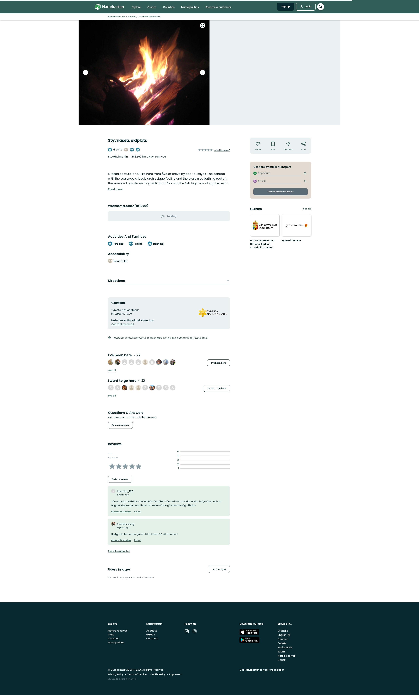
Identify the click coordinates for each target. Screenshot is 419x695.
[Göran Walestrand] (117, 387)
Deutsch (283, 639)
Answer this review (121, 511)
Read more (115, 189)
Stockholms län (118, 156)
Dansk (282, 660)
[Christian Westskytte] (166, 387)
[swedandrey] (124, 387)
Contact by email (122, 324)
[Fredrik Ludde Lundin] (145, 387)
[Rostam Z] (172, 362)
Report (137, 511)
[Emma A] (159, 387)
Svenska (283, 631)
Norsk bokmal (286, 656)
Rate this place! (222, 150)
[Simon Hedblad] (152, 387)
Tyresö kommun (291, 240)
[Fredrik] (124, 362)
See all (112, 370)
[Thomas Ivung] (117, 362)
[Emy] (172, 387)
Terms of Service (137, 674)
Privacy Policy (116, 674)
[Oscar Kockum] (111, 362)
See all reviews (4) (119, 551)
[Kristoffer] (145, 362)
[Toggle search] (320, 6)
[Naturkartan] (109, 7)
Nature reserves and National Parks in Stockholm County (262, 244)
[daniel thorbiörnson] (131, 362)
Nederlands (285, 647)
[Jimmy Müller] (138, 362)
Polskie (282, 643)
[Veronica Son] (166, 362)
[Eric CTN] (159, 362)
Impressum (175, 674)
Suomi (281, 651)
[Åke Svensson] (138, 387)
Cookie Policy (158, 674)
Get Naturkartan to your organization (261, 669)
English (282, 635)
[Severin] (152, 362)
